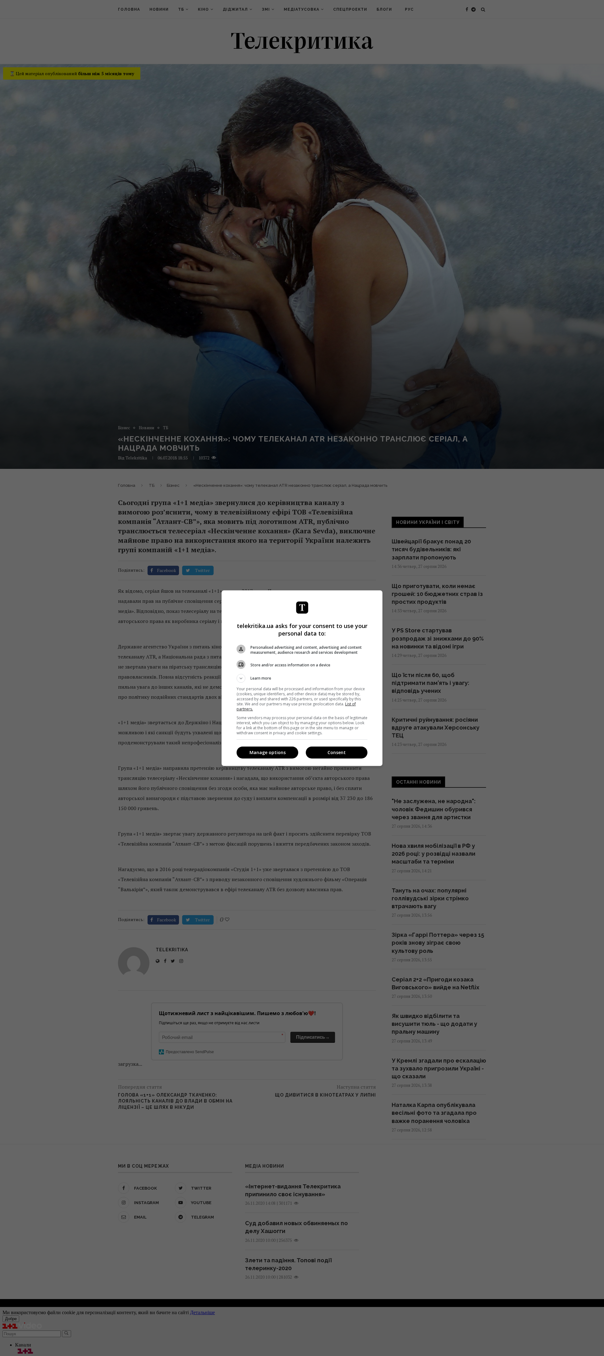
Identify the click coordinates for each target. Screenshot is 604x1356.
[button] (302, 678)
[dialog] (302, 678)
